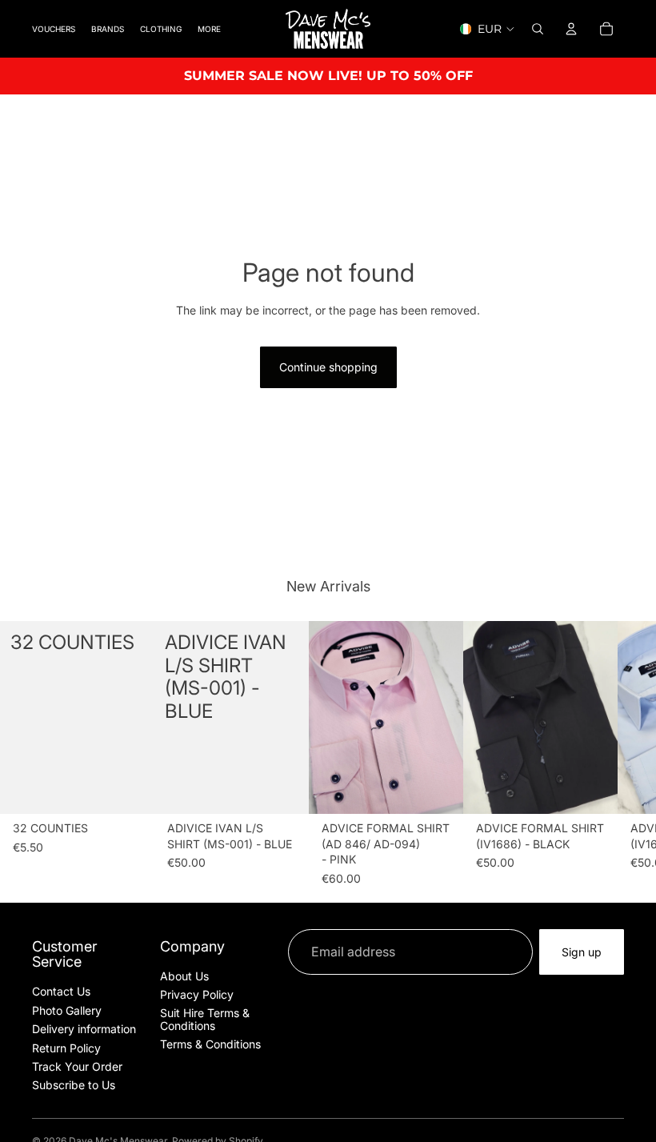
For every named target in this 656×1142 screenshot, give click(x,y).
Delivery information (84, 1029)
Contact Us (61, 991)
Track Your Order (77, 1066)
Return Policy (66, 1048)
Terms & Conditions (210, 1044)
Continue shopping (328, 367)
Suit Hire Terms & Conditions (205, 1019)
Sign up (582, 952)
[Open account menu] (571, 28)
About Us (184, 976)
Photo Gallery (67, 1010)
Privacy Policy (197, 994)
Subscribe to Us (73, 1085)
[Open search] (537, 28)
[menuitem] (209, 28)
